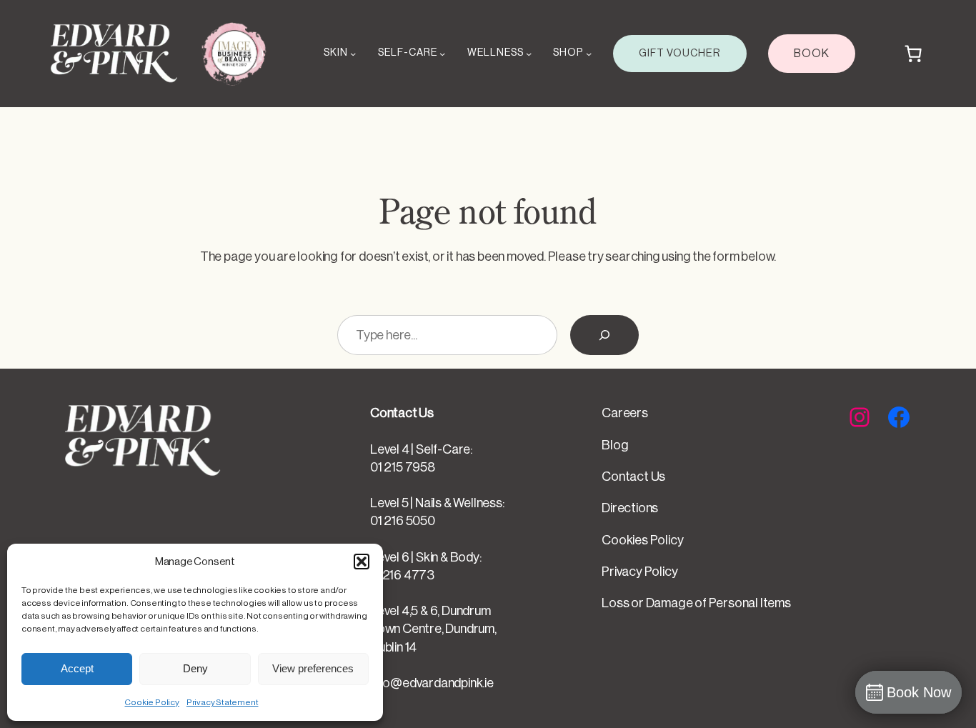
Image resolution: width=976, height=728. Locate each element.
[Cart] (913, 53)
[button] (361, 561)
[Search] (604, 335)
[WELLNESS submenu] (529, 53)
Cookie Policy (151, 702)
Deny (195, 668)
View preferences (313, 668)
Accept (77, 668)
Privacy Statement (222, 702)
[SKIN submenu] (353, 53)
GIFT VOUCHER (680, 53)
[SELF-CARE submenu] (442, 53)
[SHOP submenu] (589, 53)
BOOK (812, 53)
